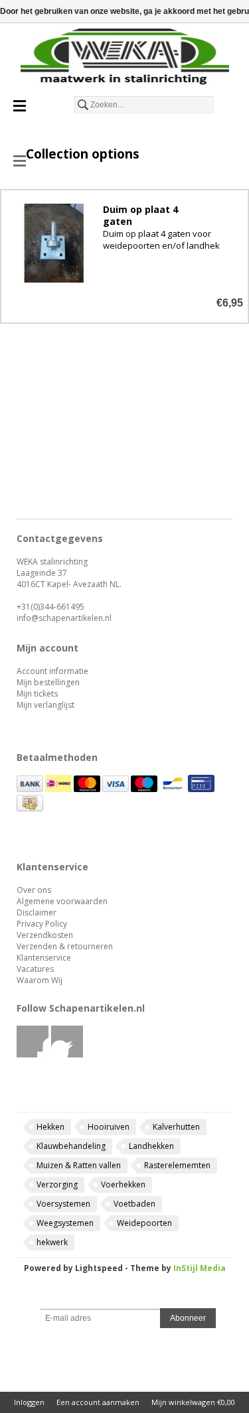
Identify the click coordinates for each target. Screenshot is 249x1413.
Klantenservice (44, 957)
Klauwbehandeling (71, 1146)
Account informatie (52, 671)
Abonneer (188, 1318)
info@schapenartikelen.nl (64, 618)
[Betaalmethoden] (30, 789)
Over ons (34, 890)
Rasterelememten (177, 1165)
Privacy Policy (42, 923)
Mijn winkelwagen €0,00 (193, 1402)
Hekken (50, 1126)
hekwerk (52, 1242)
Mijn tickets (37, 693)
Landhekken (151, 1146)
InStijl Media (199, 1268)
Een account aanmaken (97, 1402)
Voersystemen (63, 1203)
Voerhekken (123, 1184)
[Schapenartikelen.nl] (124, 60)
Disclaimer (36, 912)
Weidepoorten (144, 1223)
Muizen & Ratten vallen (79, 1165)
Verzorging (57, 1184)
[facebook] (33, 1054)
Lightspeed (99, 1268)
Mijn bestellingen (48, 682)
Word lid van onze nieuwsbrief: (124, 1298)
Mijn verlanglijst (45, 704)
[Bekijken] (124, 256)
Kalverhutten (176, 1126)
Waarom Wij (39, 980)
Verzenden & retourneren (65, 946)
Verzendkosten (45, 935)
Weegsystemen (65, 1223)
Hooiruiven (108, 1126)
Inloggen (29, 1402)
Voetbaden (134, 1203)
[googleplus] (67, 1054)
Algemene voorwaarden (62, 901)
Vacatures (35, 969)
